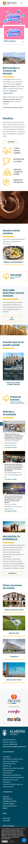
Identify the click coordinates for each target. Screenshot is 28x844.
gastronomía (8, 93)
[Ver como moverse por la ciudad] (7, 161)
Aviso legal (6, 818)
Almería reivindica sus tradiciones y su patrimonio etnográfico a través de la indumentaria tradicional (13, 436)
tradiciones (13, 91)
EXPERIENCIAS (12, 573)
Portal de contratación (10, 761)
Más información (5, 838)
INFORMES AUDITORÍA (9, 801)
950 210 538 (13, 744)
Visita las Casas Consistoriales (13, 384)
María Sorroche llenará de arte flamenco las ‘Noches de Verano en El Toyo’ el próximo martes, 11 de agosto (13, 499)
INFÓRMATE (11, 142)
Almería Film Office (14, 680)
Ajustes (11, 841)
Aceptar (4, 841)
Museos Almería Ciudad (14, 610)
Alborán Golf (14, 633)
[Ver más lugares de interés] (7, 172)
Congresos (14, 656)
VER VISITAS (11, 318)
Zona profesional (8, 770)
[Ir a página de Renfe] (14, 712)
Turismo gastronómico (13, 262)
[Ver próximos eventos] (14, 398)
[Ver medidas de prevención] (7, 182)
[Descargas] (14, 275)
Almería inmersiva (11, 41)
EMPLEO (5, 808)
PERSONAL (6, 797)
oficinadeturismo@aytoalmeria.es (14, 747)
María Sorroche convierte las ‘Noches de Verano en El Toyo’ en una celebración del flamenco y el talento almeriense (13, 467)
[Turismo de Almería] (10, 3)
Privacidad (6, 821)
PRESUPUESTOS (7, 799)
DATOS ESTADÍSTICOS (10, 806)
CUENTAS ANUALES (8, 804)
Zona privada (7, 773)
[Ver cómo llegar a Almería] (7, 151)
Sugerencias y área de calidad (13, 768)
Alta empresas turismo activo (13, 759)
